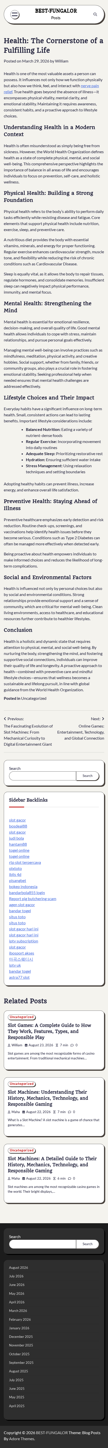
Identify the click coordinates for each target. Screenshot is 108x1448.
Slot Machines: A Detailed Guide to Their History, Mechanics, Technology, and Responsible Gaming (52, 1164)
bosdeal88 (18, 826)
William (61, 60)
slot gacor (17, 819)
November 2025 (21, 1345)
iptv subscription (23, 940)
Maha (16, 1112)
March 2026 (18, 1311)
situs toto (17, 916)
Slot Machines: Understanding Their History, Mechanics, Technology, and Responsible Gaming (48, 1098)
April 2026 (17, 1302)
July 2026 (16, 1276)
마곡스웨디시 (21, 959)
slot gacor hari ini (23, 928)
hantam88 (18, 844)
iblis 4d (15, 874)
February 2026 (20, 1319)
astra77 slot (19, 977)
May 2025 (16, 1397)
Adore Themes (21, 1438)
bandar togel (20, 910)
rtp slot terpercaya (25, 862)
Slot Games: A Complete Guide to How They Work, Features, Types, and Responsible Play (49, 1031)
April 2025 (17, 1406)
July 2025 (16, 1380)
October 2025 (19, 1354)
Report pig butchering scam (32, 898)
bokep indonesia (23, 886)
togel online (19, 850)
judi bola (16, 838)
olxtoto (15, 868)
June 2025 (17, 1389)
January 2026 (19, 1328)
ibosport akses (21, 953)
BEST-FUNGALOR (56, 11)
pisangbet (17, 880)
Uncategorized (33, 698)
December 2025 (21, 1337)
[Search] (95, 14)
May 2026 (16, 1294)
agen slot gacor (22, 904)
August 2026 (18, 1268)
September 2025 (21, 1363)
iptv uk (15, 965)
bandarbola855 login (27, 892)
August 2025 (18, 1371)
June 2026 (17, 1285)
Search (15, 768)
